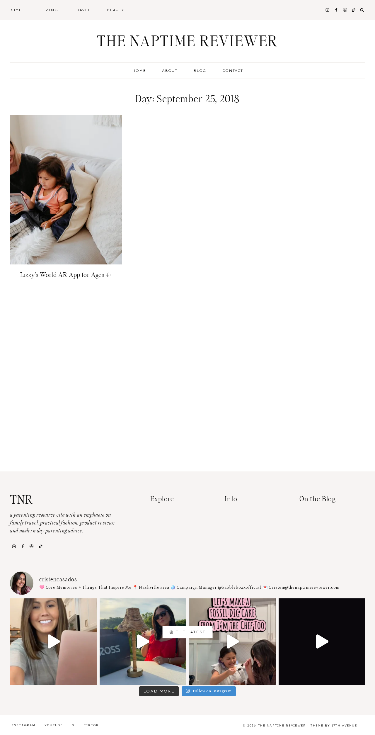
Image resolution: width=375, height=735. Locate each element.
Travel (82, 10)
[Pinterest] (345, 10)
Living (49, 10)
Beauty (115, 10)
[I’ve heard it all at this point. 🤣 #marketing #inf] (53, 641)
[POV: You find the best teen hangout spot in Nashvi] (322, 641)
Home (139, 71)
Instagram (23, 725)
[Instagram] (327, 10)
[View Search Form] (362, 9)
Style (18, 10)
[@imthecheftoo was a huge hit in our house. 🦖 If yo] (232, 641)
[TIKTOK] (354, 10)
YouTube (54, 725)
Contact (232, 71)
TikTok (91, 725)
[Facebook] (336, 10)
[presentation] (66, 189)
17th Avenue (344, 725)
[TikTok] (40, 546)
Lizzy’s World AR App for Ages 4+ (66, 275)
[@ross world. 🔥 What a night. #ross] (143, 641)
